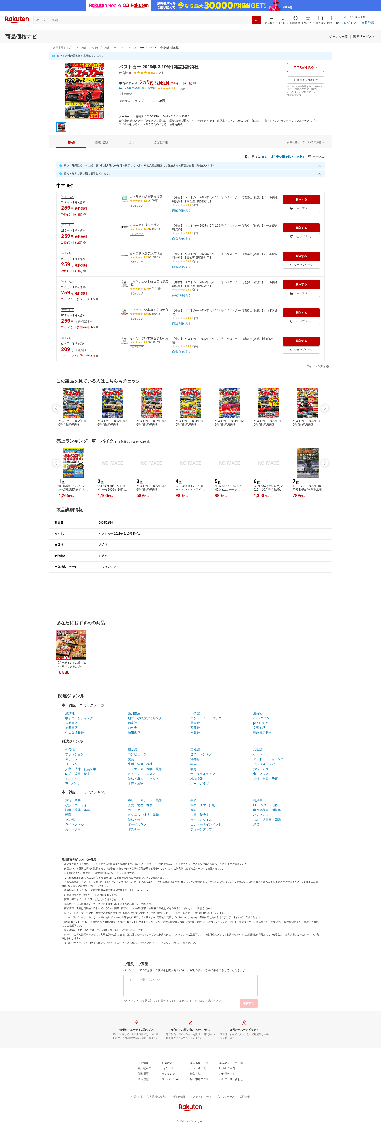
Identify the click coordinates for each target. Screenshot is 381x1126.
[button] (284, 19)
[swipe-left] (56, 408)
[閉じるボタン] (327, 56)
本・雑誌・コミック (88, 47)
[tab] (71, 142)
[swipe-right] (324, 408)
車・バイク (120, 47)
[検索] (256, 20)
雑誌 (106, 47)
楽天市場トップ (62, 47)
